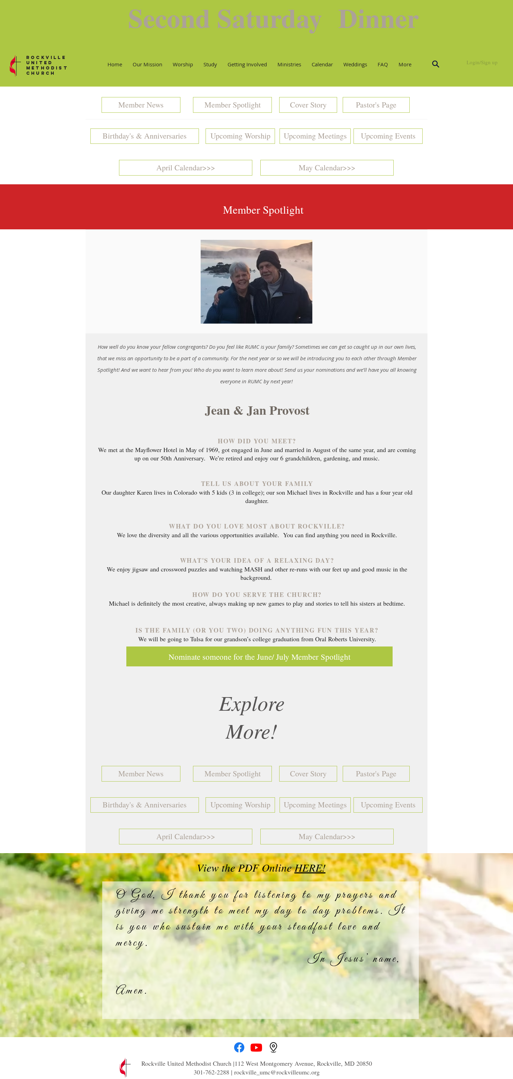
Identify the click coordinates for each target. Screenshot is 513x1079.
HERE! (310, 867)
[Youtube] (256, 1047)
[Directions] (273, 1047)
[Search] (435, 64)
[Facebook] (239, 1047)
